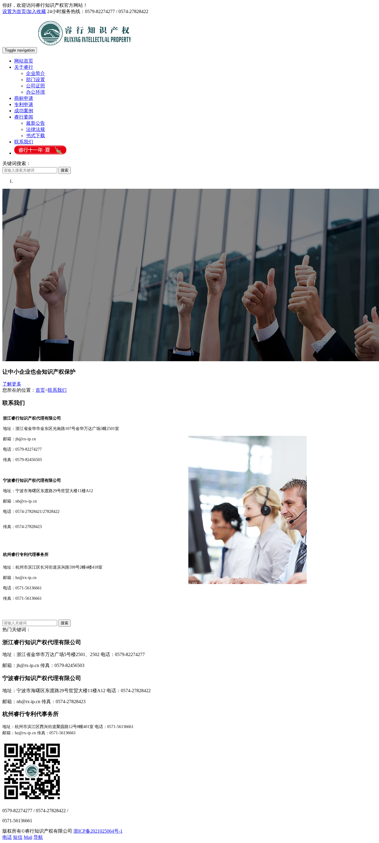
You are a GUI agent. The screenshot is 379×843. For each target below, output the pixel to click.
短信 (18, 837)
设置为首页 (14, 11)
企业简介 (35, 73)
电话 (7, 837)
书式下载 (35, 135)
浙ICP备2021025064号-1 (98, 831)
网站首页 (23, 60)
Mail (28, 837)
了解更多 (11, 383)
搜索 (64, 170)
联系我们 (23, 141)
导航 (38, 837)
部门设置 (35, 79)
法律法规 (35, 129)
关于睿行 (23, 67)
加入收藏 (36, 11)
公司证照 (35, 85)
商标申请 (23, 98)
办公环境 (35, 92)
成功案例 (23, 110)
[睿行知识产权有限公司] (84, 49)
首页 (40, 390)
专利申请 (23, 104)
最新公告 (35, 123)
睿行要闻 (23, 116)
